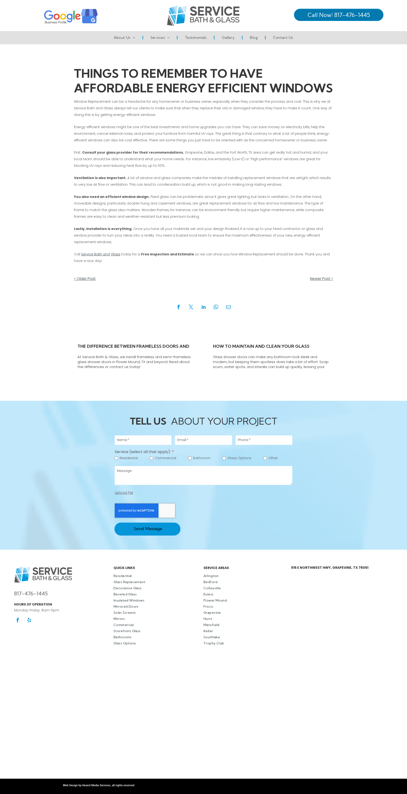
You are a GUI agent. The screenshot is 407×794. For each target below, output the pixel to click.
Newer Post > (321, 278)
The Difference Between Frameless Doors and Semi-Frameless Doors (133, 346)
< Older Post (85, 278)
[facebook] (17, 621)
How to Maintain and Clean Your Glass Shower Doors (261, 346)
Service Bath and (95, 254)
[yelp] (29, 621)
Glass (115, 254)
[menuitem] (125, 37)
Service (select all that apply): (143, 451)
